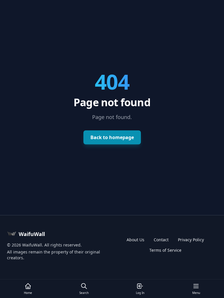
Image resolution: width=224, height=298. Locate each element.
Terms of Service (165, 250)
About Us (135, 239)
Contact (161, 239)
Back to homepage (112, 137)
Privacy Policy (191, 239)
